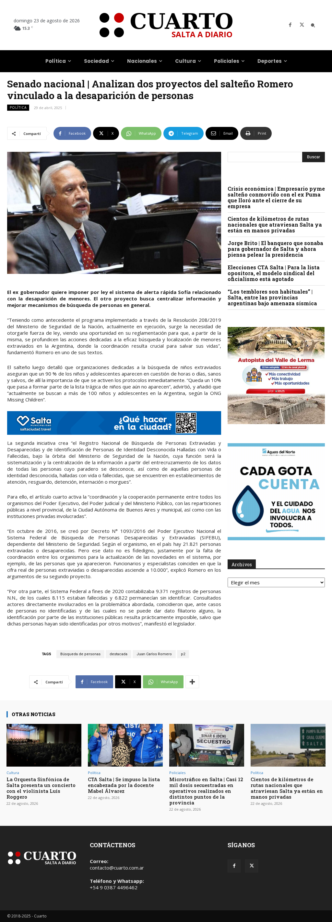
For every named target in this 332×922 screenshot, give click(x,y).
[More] (192, 681)
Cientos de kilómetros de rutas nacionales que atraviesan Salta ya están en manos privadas (275, 224)
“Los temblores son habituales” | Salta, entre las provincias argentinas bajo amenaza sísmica (272, 297)
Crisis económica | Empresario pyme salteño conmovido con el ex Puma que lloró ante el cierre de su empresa (276, 197)
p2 (183, 654)
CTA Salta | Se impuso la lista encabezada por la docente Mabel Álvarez (124, 785)
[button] (312, 25)
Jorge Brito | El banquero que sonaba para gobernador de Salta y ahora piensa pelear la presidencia (275, 249)
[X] (302, 25)
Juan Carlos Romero (154, 654)
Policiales (177, 772)
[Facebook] (290, 25)
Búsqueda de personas (80, 654)
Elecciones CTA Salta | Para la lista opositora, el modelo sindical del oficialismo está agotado (274, 273)
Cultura (12, 772)
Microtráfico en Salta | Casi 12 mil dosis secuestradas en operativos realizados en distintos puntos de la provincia (206, 791)
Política (18, 107)
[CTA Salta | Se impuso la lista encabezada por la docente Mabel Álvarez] (125, 745)
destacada (118, 654)
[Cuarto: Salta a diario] (166, 25)
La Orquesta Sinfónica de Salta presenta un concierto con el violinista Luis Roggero (41, 788)
